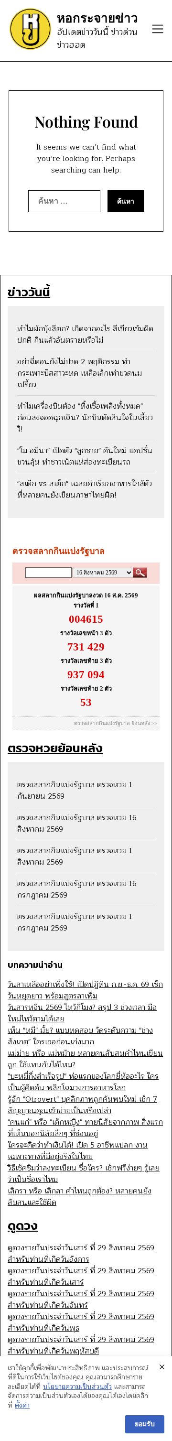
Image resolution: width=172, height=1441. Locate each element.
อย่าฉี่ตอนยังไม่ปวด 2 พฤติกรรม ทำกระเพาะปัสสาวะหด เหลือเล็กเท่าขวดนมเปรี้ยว (79, 373)
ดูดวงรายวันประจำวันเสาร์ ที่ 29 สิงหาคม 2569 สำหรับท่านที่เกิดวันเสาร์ (81, 1277)
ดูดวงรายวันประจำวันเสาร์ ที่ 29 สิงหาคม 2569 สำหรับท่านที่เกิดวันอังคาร (81, 1254)
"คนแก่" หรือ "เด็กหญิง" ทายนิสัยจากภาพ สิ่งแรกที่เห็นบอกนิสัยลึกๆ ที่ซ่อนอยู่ (85, 1128)
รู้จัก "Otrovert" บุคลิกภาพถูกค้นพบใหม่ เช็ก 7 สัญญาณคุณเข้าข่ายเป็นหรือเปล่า (82, 1105)
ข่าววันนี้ (29, 291)
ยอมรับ (145, 1424)
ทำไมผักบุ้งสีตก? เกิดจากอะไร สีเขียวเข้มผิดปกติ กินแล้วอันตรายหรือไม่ (85, 335)
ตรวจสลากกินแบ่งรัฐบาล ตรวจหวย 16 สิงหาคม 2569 (77, 823)
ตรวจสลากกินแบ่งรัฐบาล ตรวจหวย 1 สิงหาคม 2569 (74, 856)
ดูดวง (23, 1225)
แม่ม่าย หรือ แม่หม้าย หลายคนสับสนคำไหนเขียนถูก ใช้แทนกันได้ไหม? (85, 1059)
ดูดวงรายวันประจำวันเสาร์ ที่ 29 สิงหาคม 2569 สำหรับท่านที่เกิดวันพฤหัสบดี (81, 1345)
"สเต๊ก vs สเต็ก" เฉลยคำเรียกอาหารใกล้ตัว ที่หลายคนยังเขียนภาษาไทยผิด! (84, 489)
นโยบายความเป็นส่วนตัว (77, 1387)
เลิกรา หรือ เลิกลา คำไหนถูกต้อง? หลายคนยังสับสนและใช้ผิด (79, 1197)
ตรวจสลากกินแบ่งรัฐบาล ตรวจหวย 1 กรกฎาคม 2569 (74, 922)
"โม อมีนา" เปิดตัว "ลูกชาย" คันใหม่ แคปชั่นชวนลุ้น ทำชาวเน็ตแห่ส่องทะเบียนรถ (84, 456)
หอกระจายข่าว (97, 18)
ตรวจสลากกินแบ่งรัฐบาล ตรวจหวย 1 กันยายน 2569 (74, 790)
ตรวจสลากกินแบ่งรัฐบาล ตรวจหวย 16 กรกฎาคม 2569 (77, 889)
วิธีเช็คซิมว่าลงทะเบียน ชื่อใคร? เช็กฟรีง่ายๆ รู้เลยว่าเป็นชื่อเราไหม (84, 1174)
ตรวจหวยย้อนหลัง (55, 747)
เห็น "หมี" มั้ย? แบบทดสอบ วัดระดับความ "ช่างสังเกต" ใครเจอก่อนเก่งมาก (80, 1036)
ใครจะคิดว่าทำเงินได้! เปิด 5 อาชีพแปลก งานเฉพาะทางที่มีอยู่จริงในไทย (78, 1151)
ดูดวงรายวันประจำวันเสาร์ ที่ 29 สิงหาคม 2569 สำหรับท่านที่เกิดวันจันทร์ (81, 1299)
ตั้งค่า (22, 1405)
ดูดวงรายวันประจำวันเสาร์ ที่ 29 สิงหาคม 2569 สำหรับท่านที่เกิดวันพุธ (81, 1322)
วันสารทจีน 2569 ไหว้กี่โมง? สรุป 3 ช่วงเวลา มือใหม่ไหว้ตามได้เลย (82, 1013)
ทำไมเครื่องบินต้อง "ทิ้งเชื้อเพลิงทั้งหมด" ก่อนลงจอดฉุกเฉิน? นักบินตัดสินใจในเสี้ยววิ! (85, 417)
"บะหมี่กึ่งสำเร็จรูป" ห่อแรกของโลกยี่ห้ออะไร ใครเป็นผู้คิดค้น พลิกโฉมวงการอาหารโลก (83, 1082)
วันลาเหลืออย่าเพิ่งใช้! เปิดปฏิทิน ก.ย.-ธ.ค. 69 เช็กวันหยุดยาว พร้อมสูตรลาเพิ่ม (85, 990)
